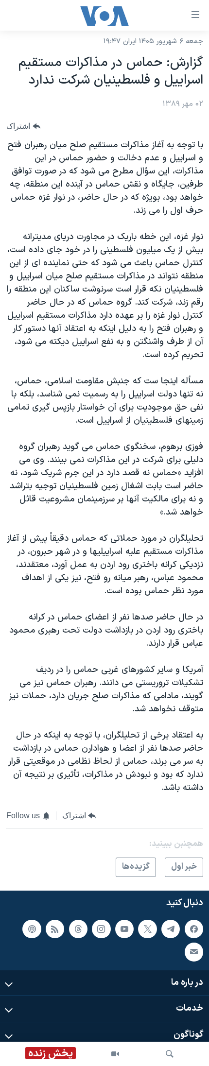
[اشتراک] (194, 952)
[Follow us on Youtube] (124, 929)
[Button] (23, 126)
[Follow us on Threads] (78, 929)
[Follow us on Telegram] (170, 929)
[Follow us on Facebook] (194, 929)
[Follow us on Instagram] (101, 929)
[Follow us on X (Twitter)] (147, 929)
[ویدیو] (115, 1054)
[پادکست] (31, 929)
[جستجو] (169, 1054)
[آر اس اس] (55, 929)
